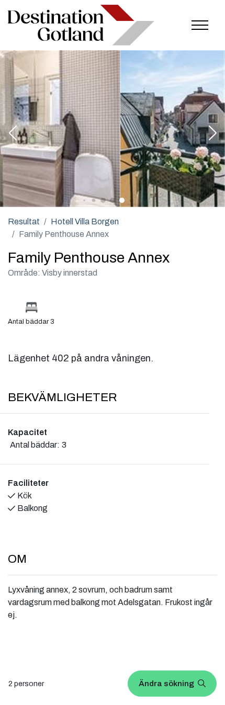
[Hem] (81, 25)
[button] (12, 133)
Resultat (24, 221)
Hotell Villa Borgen (85, 221)
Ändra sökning (167, 683)
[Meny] (200, 25)
